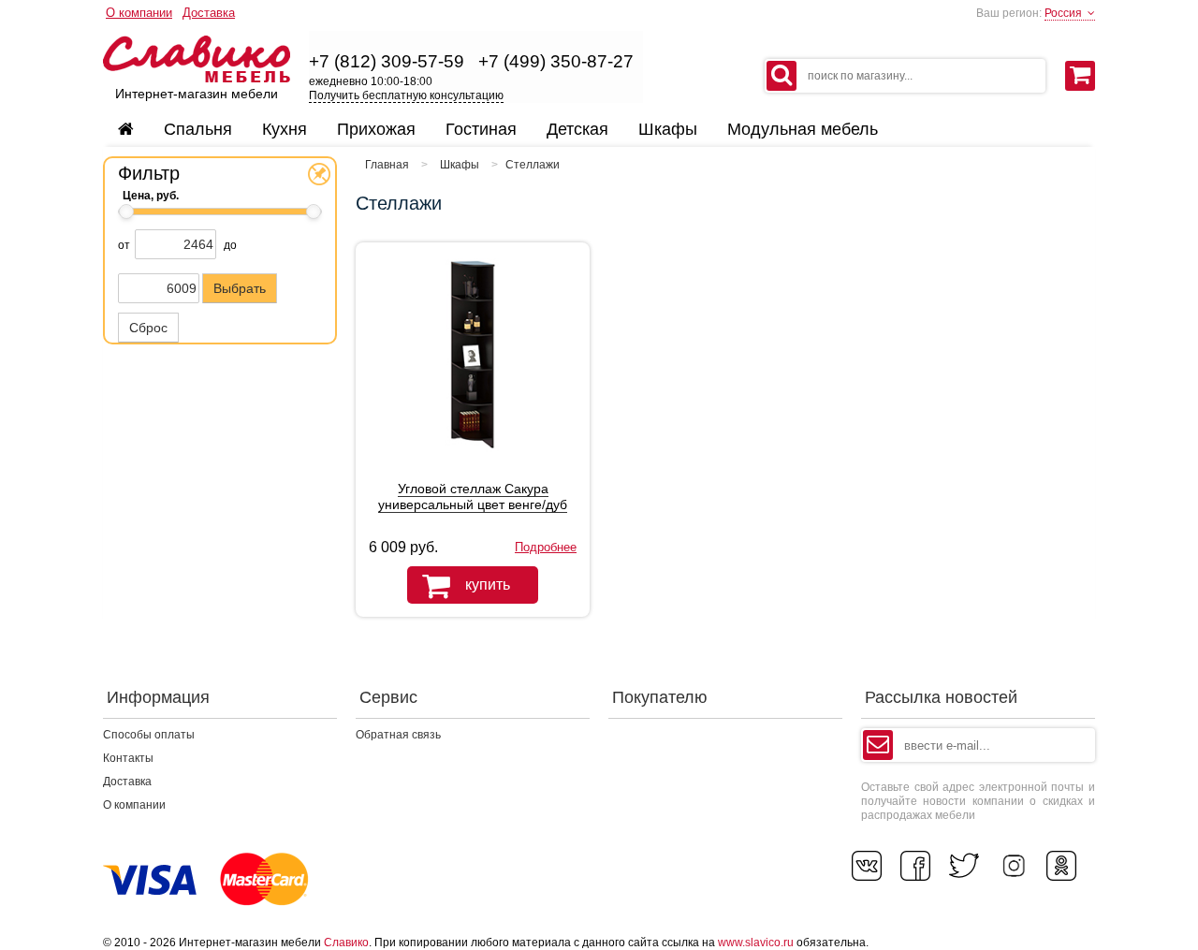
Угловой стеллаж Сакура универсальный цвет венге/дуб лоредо (472, 504)
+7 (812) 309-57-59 (386, 61)
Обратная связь (398, 734)
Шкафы (459, 164)
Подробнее (546, 547)
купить (487, 584)
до (230, 245)
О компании (139, 13)
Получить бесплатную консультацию (406, 95)
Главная (387, 164)
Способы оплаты (149, 734)
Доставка (209, 13)
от (124, 245)
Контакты (128, 758)
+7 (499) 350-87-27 (556, 61)
